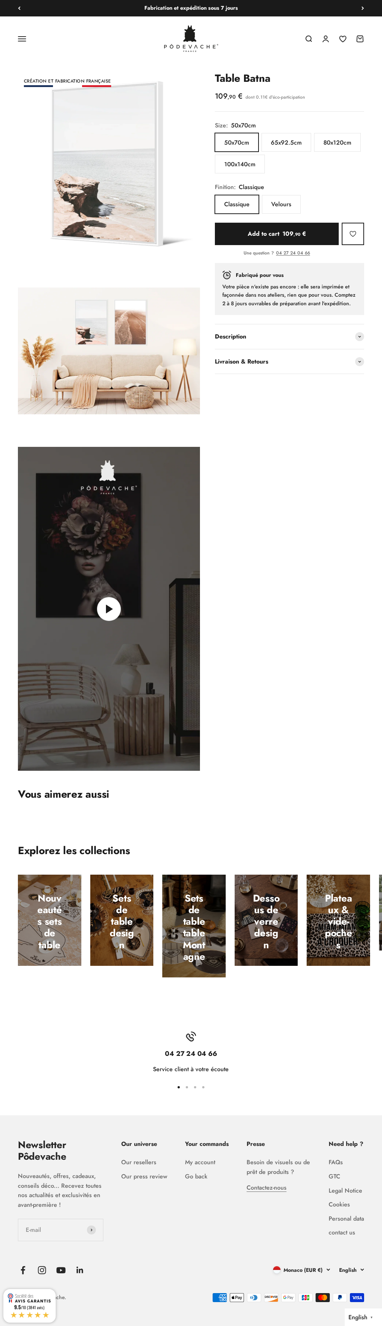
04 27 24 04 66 (293, 253)
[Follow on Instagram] (42, 1270)
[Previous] (19, 8)
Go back (196, 1176)
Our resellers (138, 1162)
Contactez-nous (266, 1187)
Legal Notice (345, 1190)
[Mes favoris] (353, 234)
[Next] (362, 8)
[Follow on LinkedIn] (80, 1270)
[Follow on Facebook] (23, 1270)
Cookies (339, 1204)
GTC (334, 1176)
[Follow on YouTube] (61, 1270)
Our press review (144, 1176)
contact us (342, 1232)
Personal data (346, 1218)
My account (200, 1162)
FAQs (336, 1162)
